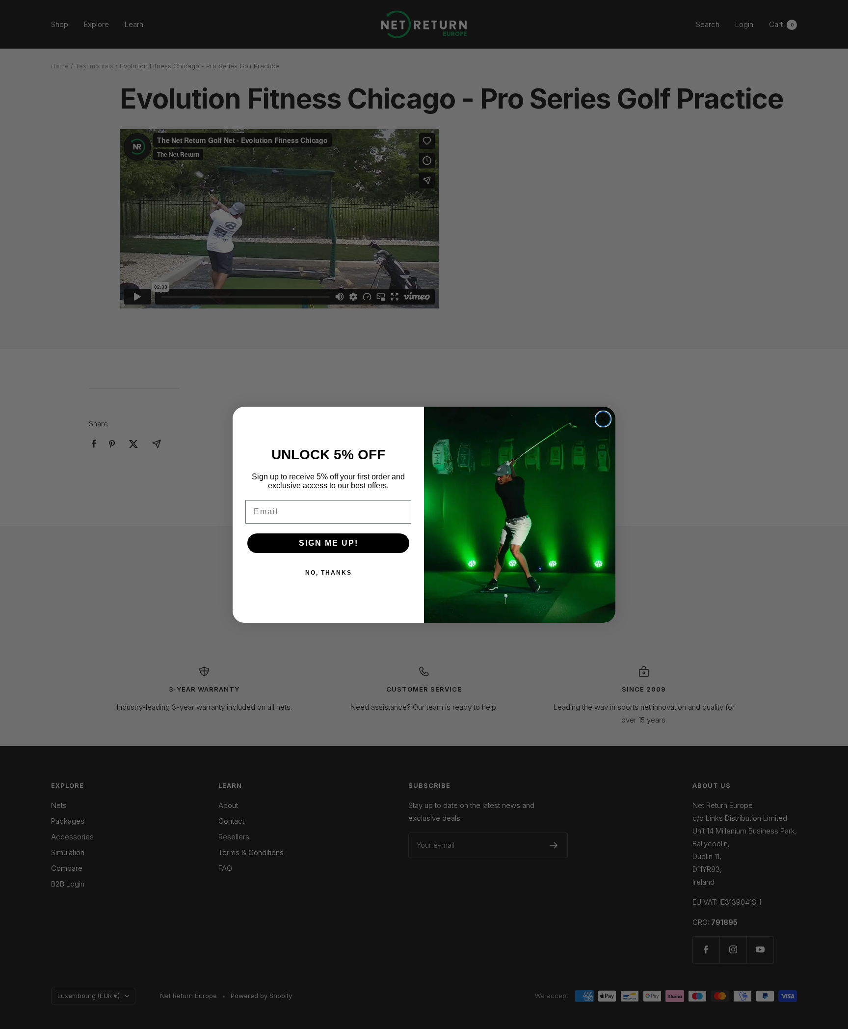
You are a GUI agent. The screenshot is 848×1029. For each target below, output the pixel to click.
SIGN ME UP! (328, 543)
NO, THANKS (328, 572)
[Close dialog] (603, 419)
